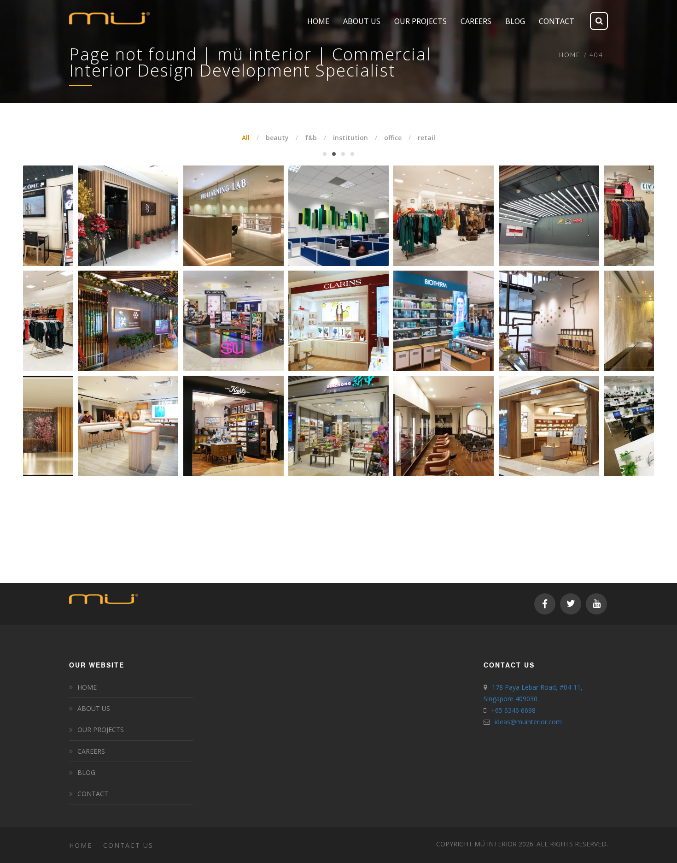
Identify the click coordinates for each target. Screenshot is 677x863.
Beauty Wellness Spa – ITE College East (325, 299)
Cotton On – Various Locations (220, 299)
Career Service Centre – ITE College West (325, 404)
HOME (87, 687)
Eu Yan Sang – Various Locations (430, 299)
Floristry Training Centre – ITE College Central (220, 404)
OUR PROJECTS (100, 729)
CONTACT (92, 793)
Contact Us (128, 845)
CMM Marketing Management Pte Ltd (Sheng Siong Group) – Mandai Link (114, 299)
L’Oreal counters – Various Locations (325, 194)
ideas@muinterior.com (528, 721)
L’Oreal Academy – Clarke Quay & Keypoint (535, 189)
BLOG (86, 772)
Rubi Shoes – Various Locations (430, 404)
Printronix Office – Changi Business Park (535, 299)
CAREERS (91, 751)
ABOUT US (93, 708)
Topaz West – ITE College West (641, 404)
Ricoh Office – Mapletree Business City (115, 404)
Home (570, 55)
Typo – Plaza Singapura (641, 194)
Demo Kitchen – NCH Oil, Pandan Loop (535, 404)
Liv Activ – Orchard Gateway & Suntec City (114, 194)
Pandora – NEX (640, 299)
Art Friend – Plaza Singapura (219, 194)
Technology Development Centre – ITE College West (430, 194)
